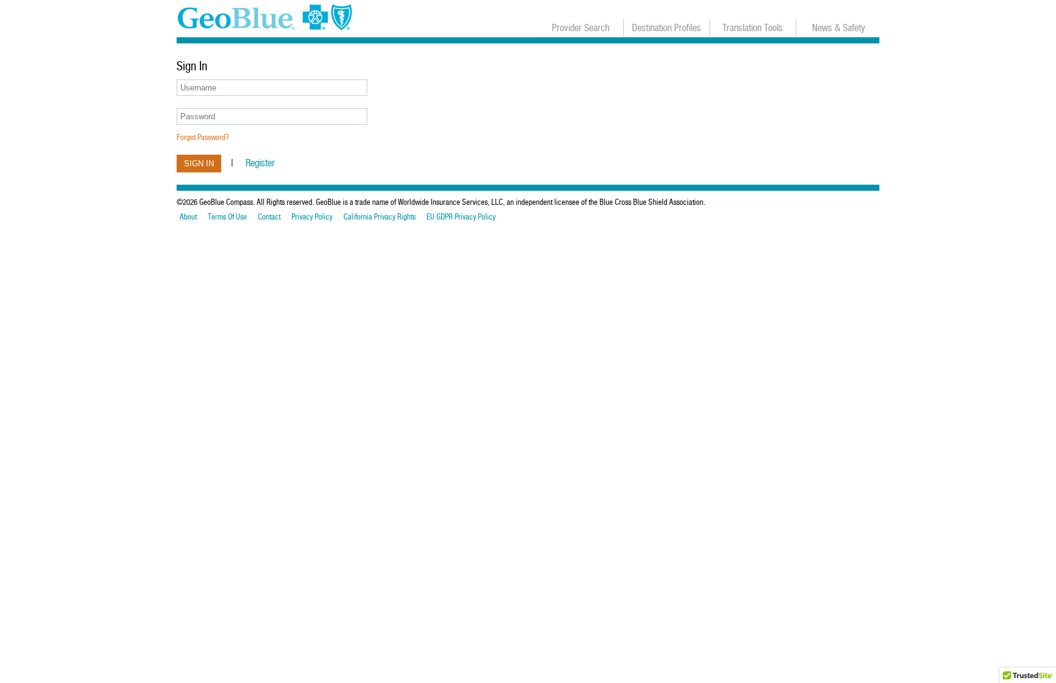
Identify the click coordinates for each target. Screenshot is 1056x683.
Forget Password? (203, 137)
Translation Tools (752, 28)
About (188, 217)
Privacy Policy (312, 217)
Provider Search (580, 28)
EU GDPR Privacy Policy (461, 217)
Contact (269, 217)
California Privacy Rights (379, 217)
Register (260, 163)
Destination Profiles (666, 28)
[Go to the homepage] (268, 18)
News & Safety (838, 28)
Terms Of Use (227, 217)
